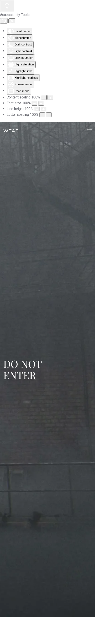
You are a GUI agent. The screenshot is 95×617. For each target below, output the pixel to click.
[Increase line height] (43, 109)
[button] (89, 131)
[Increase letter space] (49, 114)
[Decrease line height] (37, 109)
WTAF (11, 131)
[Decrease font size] (34, 103)
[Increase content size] (50, 97)
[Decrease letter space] (42, 114)
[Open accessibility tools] (7, 6)
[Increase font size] (41, 103)
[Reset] (4, 21)
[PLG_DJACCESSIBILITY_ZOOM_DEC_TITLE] (44, 97)
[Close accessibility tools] (11, 20)
